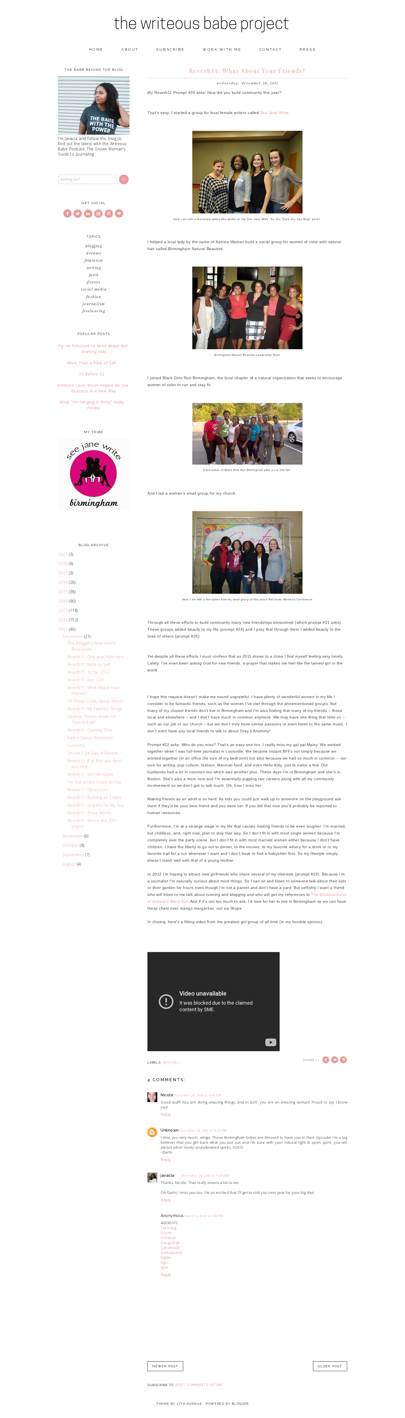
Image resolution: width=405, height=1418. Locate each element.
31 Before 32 (91, 373)
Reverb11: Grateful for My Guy (96, 805)
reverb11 (171, 1062)
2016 (63, 582)
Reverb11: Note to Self (89, 664)
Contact (270, 49)
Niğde (166, 1257)
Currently (76, 745)
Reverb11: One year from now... (97, 656)
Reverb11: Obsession (88, 789)
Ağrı (164, 1262)
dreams (93, 253)
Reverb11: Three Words (90, 812)
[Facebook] (67, 213)
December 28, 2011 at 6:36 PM (197, 1095)
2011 (63, 629)
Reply (166, 1114)
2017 (63, 573)
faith (94, 275)
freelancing (93, 311)
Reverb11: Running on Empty (94, 797)
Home (96, 49)
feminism (94, 260)
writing (94, 267)
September (74, 854)
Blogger (240, 1404)
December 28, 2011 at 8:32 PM (203, 1130)
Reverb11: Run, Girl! (86, 679)
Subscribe (170, 49)
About (130, 49)
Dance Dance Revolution (91, 737)
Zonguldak (170, 1242)
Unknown (170, 1130)
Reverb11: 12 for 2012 (88, 672)
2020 (63, 563)
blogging (93, 246)
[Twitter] (78, 213)
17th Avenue (189, 1404)
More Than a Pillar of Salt (91, 362)
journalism (94, 304)
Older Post (330, 1366)
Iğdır (165, 1267)
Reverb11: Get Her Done (91, 774)
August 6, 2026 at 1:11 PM (203, 1216)
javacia (167, 1175)
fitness (94, 282)
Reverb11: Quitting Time (90, 730)
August (70, 864)
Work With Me (221, 49)
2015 (63, 591)
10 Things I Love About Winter (96, 701)
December (73, 636)
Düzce (166, 1232)
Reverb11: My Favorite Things (95, 708)
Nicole (167, 1095)
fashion (93, 296)
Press (308, 49)
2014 (63, 601)
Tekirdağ (168, 1227)
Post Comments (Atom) (199, 1385)
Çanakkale (170, 1247)
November (73, 836)
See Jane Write (274, 112)
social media (94, 289)
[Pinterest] (109, 213)
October (71, 845)
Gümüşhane (172, 1252)
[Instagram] (98, 213)
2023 (63, 554)
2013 (63, 610)
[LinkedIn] (88, 213)
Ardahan (168, 1237)
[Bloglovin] (119, 213)
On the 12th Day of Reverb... (94, 753)
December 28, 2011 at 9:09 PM (205, 1175)
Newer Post (165, 1366)
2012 (63, 619)
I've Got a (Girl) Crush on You (94, 782)
